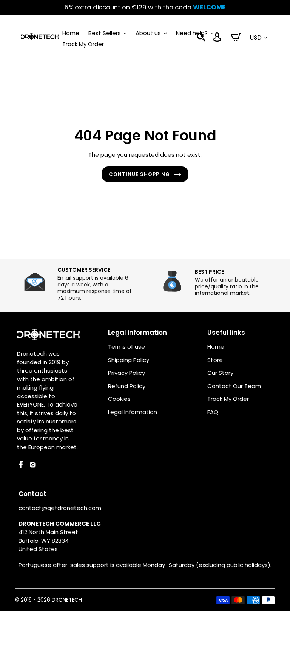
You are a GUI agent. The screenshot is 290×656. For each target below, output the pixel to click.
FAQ (212, 412)
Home (215, 347)
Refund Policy (126, 386)
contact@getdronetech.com (60, 508)
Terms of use (126, 347)
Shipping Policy (128, 360)
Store (215, 360)
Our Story (220, 373)
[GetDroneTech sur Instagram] (33, 466)
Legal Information (132, 412)
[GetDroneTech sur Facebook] (21, 466)
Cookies (119, 399)
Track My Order (228, 399)
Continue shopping (139, 174)
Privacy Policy (126, 373)
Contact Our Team (234, 386)
